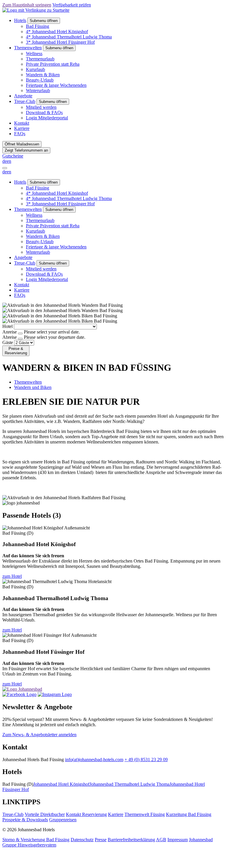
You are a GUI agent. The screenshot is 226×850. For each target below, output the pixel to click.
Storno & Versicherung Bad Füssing (35, 839)
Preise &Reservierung (16, 350)
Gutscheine (12, 155)
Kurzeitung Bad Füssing (188, 814)
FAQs (19, 133)
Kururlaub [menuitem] (35, 69)
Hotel (7, 326)
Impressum (177, 839)
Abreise (9, 337)
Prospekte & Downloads (25, 819)
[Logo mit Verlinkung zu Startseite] (35, 10)
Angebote (23, 95)
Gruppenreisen (63, 819)
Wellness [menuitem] (34, 53)
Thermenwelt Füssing (144, 814)
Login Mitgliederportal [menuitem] (47, 117)
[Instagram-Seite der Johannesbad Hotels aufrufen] (55, 694)
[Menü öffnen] (4, 168)
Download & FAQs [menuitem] (44, 112)
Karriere (21, 128)
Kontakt (21, 123)
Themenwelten (28, 47)
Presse (101, 839)
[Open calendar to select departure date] (20, 339)
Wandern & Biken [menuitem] (43, 74)
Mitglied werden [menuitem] (41, 107)
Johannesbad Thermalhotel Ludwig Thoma (129, 784)
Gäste (7, 342)
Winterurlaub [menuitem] (38, 90)
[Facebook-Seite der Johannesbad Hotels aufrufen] (19, 694)
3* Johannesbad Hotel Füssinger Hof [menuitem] (60, 42)
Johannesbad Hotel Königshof (61, 784)
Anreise (9, 331)
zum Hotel (12, 576)
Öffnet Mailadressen (22, 144)
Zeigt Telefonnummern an (26, 150)
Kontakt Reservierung (86, 814)
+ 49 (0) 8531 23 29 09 (146, 759)
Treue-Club (24, 101)
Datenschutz (82, 839)
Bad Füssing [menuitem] (37, 26)
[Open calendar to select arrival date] (20, 333)
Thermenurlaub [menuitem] (40, 58)
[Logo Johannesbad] (22, 689)
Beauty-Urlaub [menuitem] (40, 79)
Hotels (20, 20)
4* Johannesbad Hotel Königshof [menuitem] (57, 31)
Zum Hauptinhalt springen (26, 4)
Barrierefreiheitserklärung (131, 839)
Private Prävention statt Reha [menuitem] (52, 64)
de (4, 161)
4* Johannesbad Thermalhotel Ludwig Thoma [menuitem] (69, 36)
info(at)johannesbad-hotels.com (94, 759)
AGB (161, 839)
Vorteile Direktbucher (45, 814)
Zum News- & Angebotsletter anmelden (39, 734)
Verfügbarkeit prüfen (71, 4)
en (9, 161)
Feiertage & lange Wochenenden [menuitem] (56, 85)
